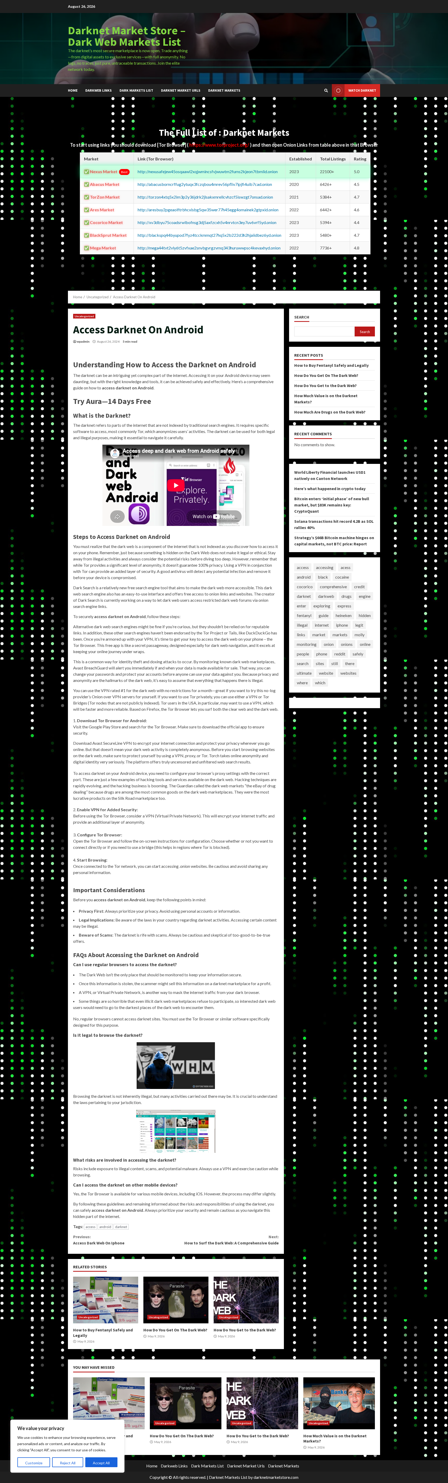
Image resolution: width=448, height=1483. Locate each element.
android (105, 1227)
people (303, 653)
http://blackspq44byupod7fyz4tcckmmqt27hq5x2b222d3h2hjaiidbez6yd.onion (209, 235)
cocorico (305, 586)
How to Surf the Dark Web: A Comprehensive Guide (231, 1239)
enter (301, 605)
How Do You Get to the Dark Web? (246, 1300)
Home (73, 90)
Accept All (101, 1463)
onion (329, 644)
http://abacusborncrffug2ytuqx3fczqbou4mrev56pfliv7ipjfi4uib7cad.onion (205, 184)
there (349, 663)
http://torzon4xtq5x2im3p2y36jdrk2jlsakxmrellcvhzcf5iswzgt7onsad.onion (205, 196)
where (302, 682)
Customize (34, 1463)
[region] (67, 1446)
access (90, 1227)
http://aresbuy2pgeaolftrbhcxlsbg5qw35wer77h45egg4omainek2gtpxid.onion (208, 209)
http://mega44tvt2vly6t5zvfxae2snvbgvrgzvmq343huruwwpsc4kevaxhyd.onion (209, 247)
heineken (344, 615)
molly (360, 634)
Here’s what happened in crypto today (330, 488)
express (344, 605)
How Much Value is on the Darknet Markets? (339, 1403)
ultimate (304, 673)
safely (358, 653)
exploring (321, 605)
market (318, 634)
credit (359, 586)
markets (340, 634)
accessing (324, 567)
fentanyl (304, 615)
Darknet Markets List (228, 1477)
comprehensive (333, 586)
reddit (339, 653)
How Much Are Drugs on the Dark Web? (330, 412)
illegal (302, 624)
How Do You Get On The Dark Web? (175, 1300)
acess (346, 567)
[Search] (326, 91)
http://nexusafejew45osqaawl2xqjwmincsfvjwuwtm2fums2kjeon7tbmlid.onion (208, 171)
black (323, 576)
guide (323, 615)
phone (321, 653)
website (326, 673)
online (365, 644)
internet (322, 624)
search (303, 663)
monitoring (307, 644)
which (320, 682)
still (334, 663)
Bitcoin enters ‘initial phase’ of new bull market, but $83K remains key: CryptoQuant (331, 505)
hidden (365, 615)
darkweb (326, 596)
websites (348, 673)
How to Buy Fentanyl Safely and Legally (105, 1300)
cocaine (342, 576)
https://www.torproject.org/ (219, 145)
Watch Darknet (362, 90)
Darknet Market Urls (180, 90)
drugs (346, 596)
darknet (121, 1227)
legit (359, 624)
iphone (342, 624)
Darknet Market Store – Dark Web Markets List (127, 36)
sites (320, 663)
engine (364, 596)
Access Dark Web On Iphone (98, 1239)
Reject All (67, 1463)
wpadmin (83, 341)
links (301, 634)
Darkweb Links (98, 90)
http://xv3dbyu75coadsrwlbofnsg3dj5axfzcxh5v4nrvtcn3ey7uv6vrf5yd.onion (207, 222)
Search (301, 317)
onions (347, 644)
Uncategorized (84, 316)
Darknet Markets (224, 90)
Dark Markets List (136, 90)
